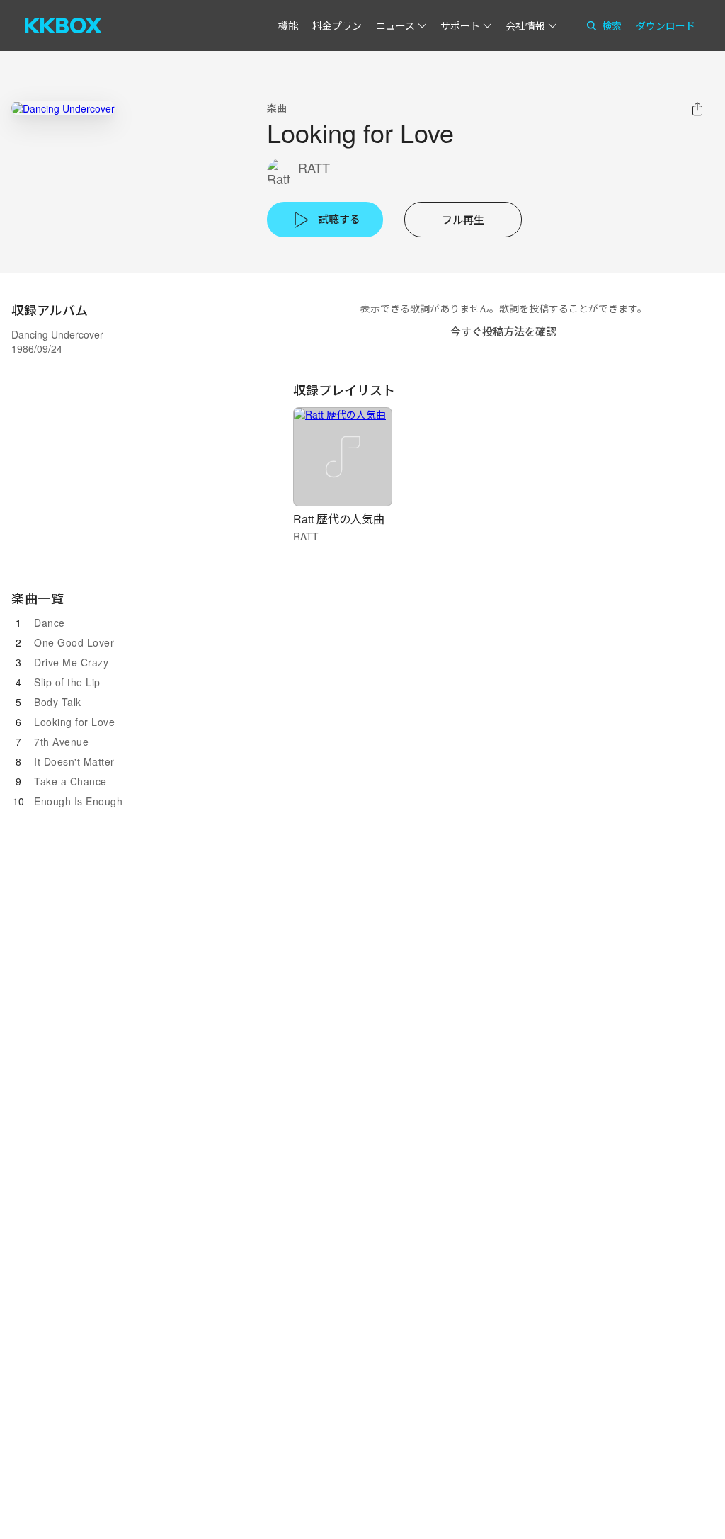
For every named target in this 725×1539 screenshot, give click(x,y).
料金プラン (337, 25)
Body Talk (57, 702)
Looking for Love (74, 722)
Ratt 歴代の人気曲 (338, 519)
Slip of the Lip (67, 682)
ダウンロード (665, 25)
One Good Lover (74, 642)
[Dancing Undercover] (63, 108)
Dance (49, 622)
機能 (288, 25)
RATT (314, 167)
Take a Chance (70, 781)
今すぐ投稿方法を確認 (503, 331)
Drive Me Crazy (71, 662)
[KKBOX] (63, 25)
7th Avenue (61, 741)
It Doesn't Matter (74, 761)
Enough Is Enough (78, 801)
